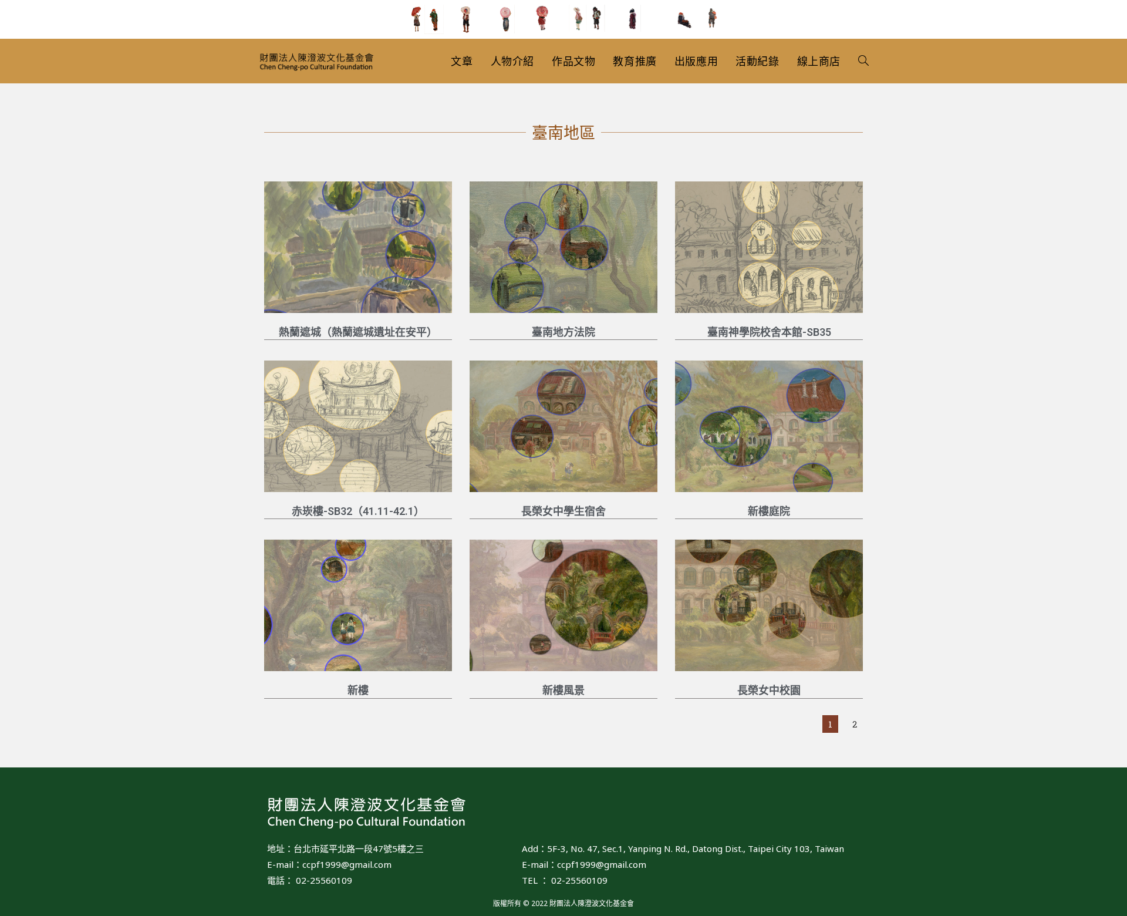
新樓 (358, 690)
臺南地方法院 (563, 332)
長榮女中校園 (769, 690)
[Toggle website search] (863, 61)
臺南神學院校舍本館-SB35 (769, 332)
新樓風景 (563, 690)
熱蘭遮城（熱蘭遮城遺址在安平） (358, 332)
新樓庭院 (769, 511)
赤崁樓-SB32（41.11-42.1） (358, 511)
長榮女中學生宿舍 (563, 511)
